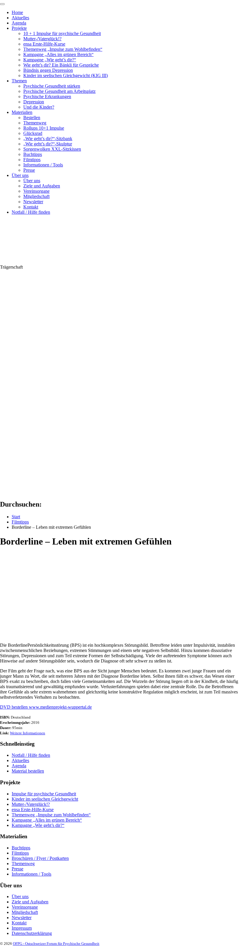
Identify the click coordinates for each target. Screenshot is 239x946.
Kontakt (30, 206)
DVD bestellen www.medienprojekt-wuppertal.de (46, 707)
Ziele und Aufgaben (41, 185)
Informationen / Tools (43, 164)
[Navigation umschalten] (2, 4)
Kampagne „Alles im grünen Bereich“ (58, 54)
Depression (33, 101)
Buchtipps (32, 154)
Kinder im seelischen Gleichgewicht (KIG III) (65, 75)
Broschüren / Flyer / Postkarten (40, 858)
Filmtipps (32, 159)
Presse (29, 170)
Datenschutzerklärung (32, 933)
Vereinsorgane (36, 191)
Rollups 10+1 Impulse (43, 128)
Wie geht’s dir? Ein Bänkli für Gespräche (61, 64)
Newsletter (33, 201)
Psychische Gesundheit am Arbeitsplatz (59, 91)
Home (17, 12)
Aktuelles (20, 17)
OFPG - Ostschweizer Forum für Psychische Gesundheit (56, 943)
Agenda (19, 22)
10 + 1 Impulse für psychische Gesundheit (62, 33)
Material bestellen (28, 770)
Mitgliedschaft (36, 196)
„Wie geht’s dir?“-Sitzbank (47, 138)
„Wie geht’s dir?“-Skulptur (47, 143)
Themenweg (34, 122)
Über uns (20, 175)
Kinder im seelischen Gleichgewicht (45, 799)
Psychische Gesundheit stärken (51, 86)
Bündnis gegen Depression (48, 70)
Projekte (19, 28)
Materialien (22, 112)
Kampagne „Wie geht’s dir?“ (49, 59)
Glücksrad (32, 133)
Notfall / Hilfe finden (31, 212)
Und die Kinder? (38, 107)
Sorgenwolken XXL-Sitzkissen (52, 149)
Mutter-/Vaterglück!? (42, 38)
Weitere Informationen (27, 733)
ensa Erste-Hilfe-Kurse (44, 43)
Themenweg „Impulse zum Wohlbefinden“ (62, 49)
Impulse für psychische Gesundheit (44, 793)
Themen (19, 80)
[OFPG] (52, 261)
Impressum (22, 928)
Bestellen (31, 117)
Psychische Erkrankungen (47, 96)
